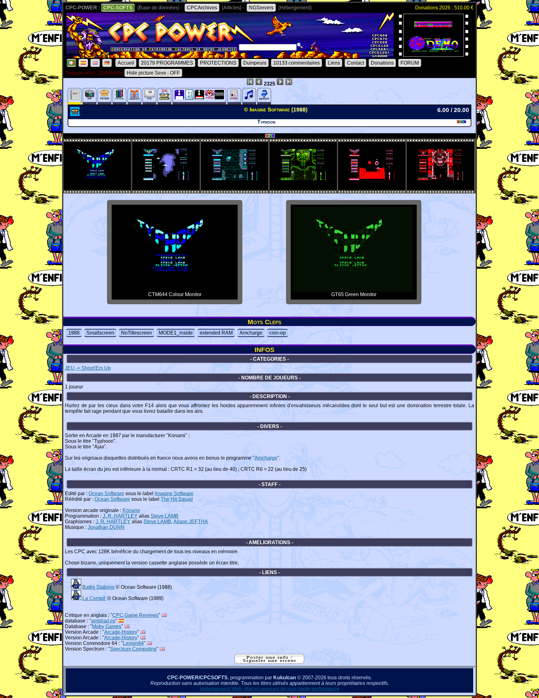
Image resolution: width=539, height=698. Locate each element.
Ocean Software (106, 493)
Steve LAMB (164, 516)
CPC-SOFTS (118, 7)
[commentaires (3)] (264, 96)
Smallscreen (100, 332)
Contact (355, 63)
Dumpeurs (254, 63)
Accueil (126, 63)
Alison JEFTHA (190, 521)
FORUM (410, 63)
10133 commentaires (296, 63)
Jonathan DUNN (106, 527)
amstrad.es (103, 620)
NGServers (261, 7)
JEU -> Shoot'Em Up (88, 368)
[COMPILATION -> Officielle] (76, 587)
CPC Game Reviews (135, 615)
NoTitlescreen (136, 332)
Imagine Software (174, 493)
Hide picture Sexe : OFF (153, 73)
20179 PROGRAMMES (167, 63)
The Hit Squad (177, 499)
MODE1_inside (176, 332)
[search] (300, 45)
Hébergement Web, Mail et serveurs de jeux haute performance (269, 688)
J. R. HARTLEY (120, 516)
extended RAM (216, 332)
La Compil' (94, 598)
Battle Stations (98, 587)
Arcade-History (120, 632)
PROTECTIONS (218, 63)
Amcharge (251, 332)
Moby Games (106, 626)
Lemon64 (133, 643)
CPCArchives (202, 7)
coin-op (277, 332)
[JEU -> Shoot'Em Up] (75, 114)
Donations (382, 63)
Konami (131, 510)
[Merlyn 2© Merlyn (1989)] (434, 54)
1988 (74, 332)
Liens (334, 63)
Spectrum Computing (133, 649)
